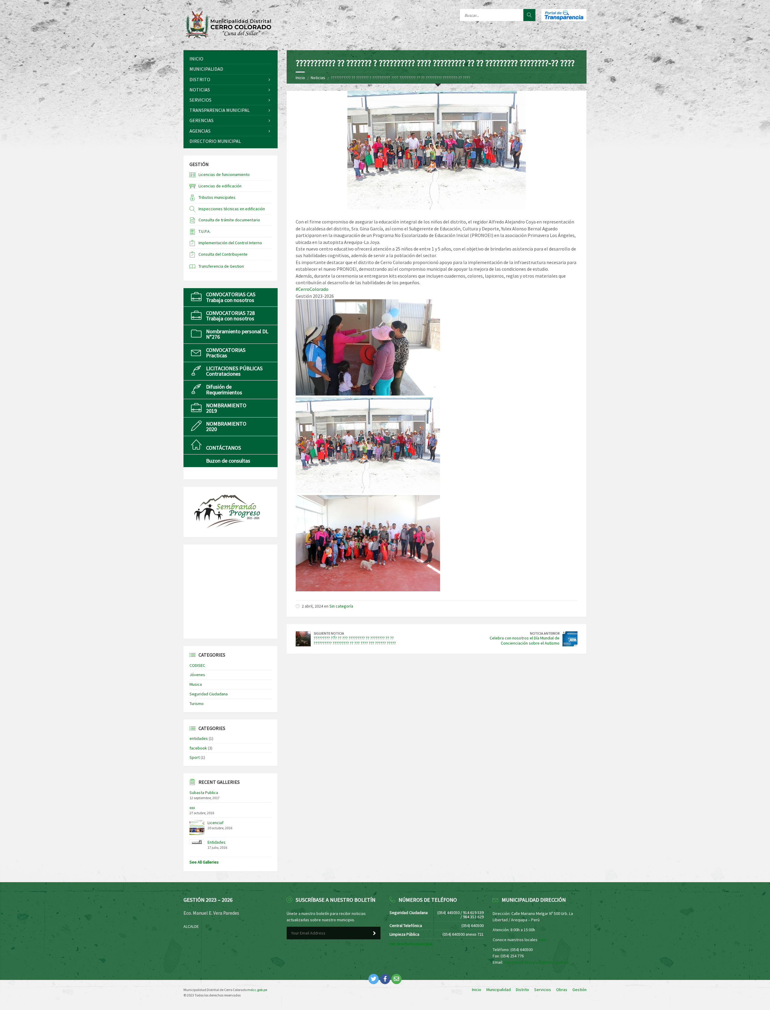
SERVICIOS (200, 100)
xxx (192, 807)
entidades (198, 738)
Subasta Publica (203, 792)
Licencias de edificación (220, 186)
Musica (195, 684)
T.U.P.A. (205, 231)
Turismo (196, 703)
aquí (542, 939)
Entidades (217, 842)
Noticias (318, 77)
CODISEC (197, 665)
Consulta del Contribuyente (223, 254)
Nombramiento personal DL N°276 (237, 334)
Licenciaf (215, 822)
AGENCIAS (200, 131)
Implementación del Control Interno (230, 242)
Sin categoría (341, 606)
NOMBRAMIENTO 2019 (226, 408)
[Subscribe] (374, 933)
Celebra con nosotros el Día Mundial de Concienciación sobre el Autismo (524, 640)
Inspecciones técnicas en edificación (232, 208)
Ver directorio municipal (411, 944)
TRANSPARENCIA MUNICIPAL (219, 110)
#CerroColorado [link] (312, 289)
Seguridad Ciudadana (208, 694)
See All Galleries (204, 862)
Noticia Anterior (544, 633)
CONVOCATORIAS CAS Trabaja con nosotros (230, 297)
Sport (194, 757)
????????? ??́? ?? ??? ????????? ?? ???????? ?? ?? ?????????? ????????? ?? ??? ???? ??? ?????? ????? (355, 640)
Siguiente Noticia (329, 633)
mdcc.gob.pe (257, 989)
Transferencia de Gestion (221, 266)
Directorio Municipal (215, 141)
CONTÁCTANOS (223, 447)
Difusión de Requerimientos (224, 389)
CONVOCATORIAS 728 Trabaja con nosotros (230, 315)
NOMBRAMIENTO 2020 (226, 426)
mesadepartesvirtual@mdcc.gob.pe (536, 962)
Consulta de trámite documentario (229, 220)
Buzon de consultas (228, 460)
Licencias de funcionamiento (224, 174)
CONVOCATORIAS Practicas (225, 352)
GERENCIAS (201, 120)
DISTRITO (199, 79)
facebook (198, 748)
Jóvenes (197, 674)
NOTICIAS (199, 90)
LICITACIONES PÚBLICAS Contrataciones (234, 371)
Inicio (300, 77)
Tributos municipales (217, 197)
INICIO (196, 59)
